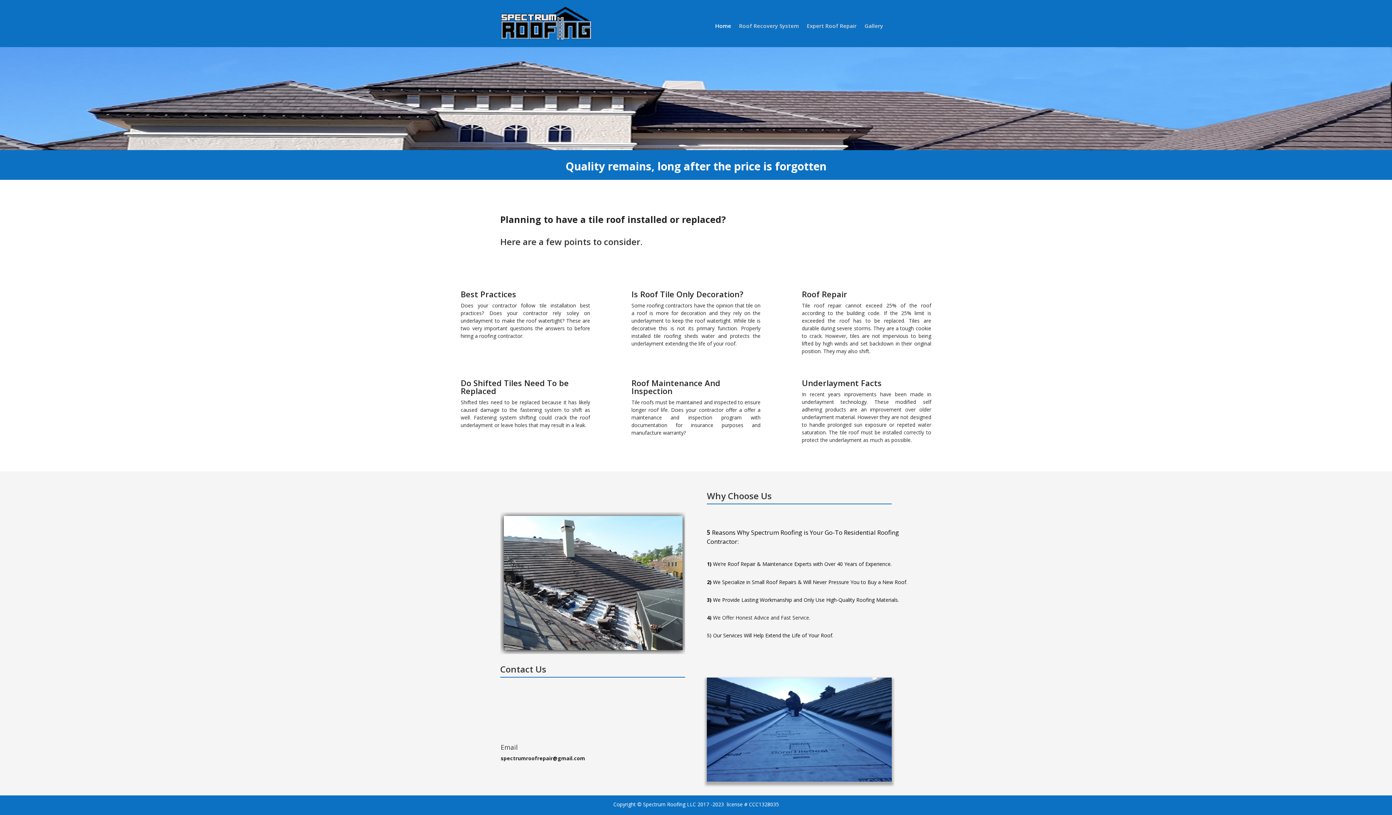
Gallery (874, 26)
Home (723, 26)
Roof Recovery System (769, 26)
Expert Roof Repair (832, 26)
